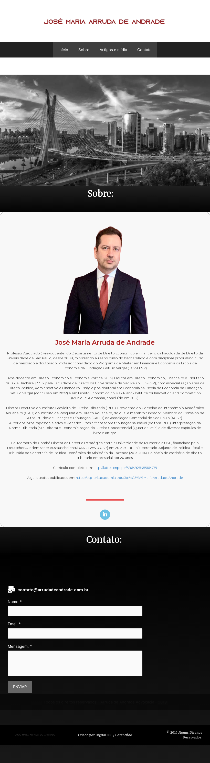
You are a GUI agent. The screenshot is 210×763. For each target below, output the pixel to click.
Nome (13, 601)
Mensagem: (18, 646)
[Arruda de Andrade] (105, 20)
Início (63, 49)
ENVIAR (20, 686)
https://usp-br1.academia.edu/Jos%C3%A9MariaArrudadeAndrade (129, 478)
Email (12, 623)
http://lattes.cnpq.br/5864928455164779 (125, 468)
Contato (144, 49)
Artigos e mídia (113, 49)
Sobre (83, 49)
